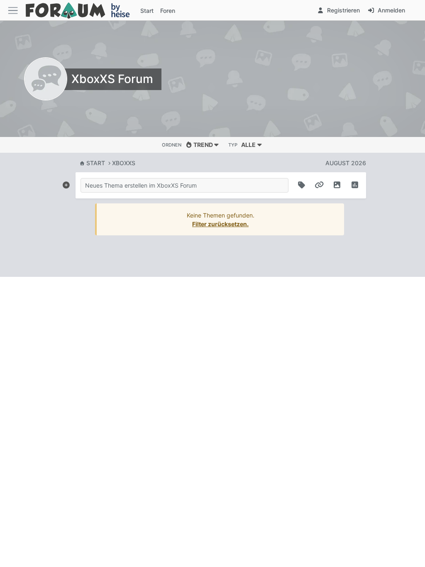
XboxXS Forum (112, 79)
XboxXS (123, 162)
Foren (167, 10)
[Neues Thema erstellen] (66, 183)
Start (96, 162)
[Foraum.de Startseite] (81, 10)
